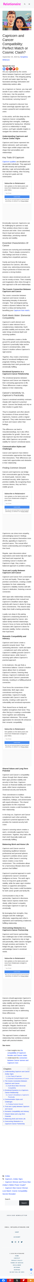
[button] (24, 4)
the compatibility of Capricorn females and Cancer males (17, 1052)
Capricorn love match (21, 310)
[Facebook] (4, 68)
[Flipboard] (13, 68)
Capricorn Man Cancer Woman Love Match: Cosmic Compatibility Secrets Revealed (15, 1191)
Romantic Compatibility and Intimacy (17, 1111)
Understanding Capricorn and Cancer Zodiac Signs (17, 1073)
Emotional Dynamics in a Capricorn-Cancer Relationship (17, 1091)
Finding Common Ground (15, 1104)
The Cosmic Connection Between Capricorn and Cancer (16, 1082)
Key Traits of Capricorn (15, 1076)
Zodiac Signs (18, 1179)
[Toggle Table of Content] (28, 1068)
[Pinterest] (7, 68)
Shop (17, 1232)
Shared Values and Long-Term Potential (15, 1115)
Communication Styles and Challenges (14, 1101)
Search (7, 1199)
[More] (17, 68)
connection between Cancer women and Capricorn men (17, 1060)
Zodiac (7, 1176)
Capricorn (8, 1179)
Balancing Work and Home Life (15, 1119)
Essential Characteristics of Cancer (18, 1078)
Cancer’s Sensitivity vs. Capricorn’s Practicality (18, 1096)
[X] (10, 68)
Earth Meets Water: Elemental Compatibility (17, 1087)
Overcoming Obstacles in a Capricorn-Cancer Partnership (15, 1123)
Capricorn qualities (9, 162)
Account (17, 1237)
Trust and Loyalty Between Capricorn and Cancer (17, 1108)
